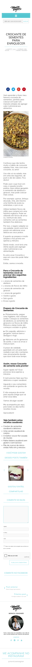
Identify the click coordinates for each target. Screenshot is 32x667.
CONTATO (16, 637)
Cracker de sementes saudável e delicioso (12, 427)
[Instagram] (14, 640)
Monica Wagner (16, 9)
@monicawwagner (16, 661)
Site (5, 538)
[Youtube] (21, 640)
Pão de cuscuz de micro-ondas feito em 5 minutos (14, 446)
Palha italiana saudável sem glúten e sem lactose (15, 441)
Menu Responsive (16, 16)
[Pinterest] (18, 640)
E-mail (6, 532)
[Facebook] (11, 640)
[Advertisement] (16, 70)
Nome (5, 526)
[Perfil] (16, 623)
